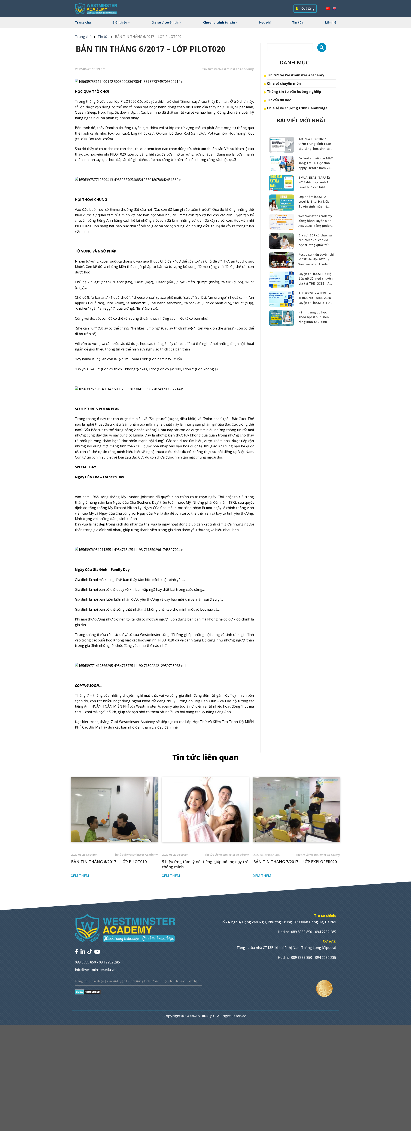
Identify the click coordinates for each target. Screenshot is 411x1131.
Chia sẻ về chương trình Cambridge (297, 108)
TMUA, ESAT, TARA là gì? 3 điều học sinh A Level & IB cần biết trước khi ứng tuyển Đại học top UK (314, 182)
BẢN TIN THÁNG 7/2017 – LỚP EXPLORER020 (295, 861)
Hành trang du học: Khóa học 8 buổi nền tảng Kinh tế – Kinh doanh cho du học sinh (315, 317)
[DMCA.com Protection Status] (88, 991)
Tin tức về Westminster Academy (295, 75)
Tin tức (298, 22)
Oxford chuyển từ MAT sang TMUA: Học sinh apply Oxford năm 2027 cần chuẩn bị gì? (316, 163)
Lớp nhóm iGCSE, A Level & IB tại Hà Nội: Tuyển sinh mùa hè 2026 (313, 202)
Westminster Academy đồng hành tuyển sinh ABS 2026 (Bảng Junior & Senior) (316, 221)
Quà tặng (307, 8)
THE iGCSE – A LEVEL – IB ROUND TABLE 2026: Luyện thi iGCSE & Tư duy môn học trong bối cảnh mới (315, 298)
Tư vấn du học (279, 100)
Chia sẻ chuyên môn (284, 83)
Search (321, 47)
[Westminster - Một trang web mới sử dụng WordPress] (96, 8)
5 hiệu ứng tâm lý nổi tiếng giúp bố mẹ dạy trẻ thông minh (205, 864)
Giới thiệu (119, 22)
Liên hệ (330, 22)
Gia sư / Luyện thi (165, 22)
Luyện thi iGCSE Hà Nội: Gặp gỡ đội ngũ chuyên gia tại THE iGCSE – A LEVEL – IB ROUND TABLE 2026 (315, 279)
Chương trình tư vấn (219, 22)
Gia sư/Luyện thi (118, 981)
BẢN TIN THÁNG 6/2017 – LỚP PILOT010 (109, 861)
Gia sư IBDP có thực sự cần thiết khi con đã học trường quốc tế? (315, 240)
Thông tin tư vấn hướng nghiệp (294, 91)
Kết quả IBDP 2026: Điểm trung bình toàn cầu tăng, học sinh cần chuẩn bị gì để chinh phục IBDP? (315, 144)
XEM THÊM (80, 875)
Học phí (265, 22)
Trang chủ (83, 22)
